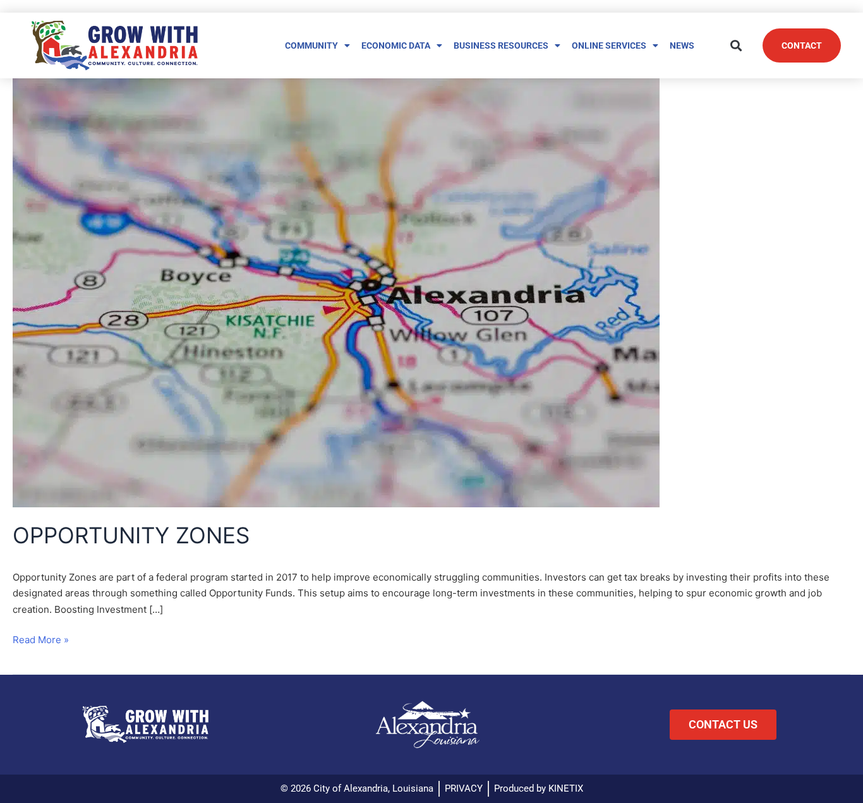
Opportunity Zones (131, 535)
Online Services (609, 45)
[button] (736, 45)
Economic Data (395, 45)
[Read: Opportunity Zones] (336, 291)
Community (311, 45)
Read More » (41, 639)
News (682, 45)
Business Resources (501, 45)
